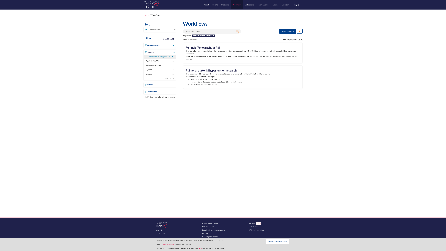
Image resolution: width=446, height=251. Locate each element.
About (206, 5)
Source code (253, 227)
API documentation (256, 230)
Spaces (275, 5)
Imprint (159, 230)
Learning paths (263, 5)
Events (215, 5)
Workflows (237, 5)
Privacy (205, 233)
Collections (249, 5)
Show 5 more (169, 78)
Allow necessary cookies (277, 241)
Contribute (160, 233)
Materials (225, 5)
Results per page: (290, 39)
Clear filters (167, 39)
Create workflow (287, 31)
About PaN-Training (210, 223)
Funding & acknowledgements (214, 230)
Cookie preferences (210, 237)
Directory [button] (286, 5)
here (200, 248)
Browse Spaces (208, 227)
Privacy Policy (168, 244)
